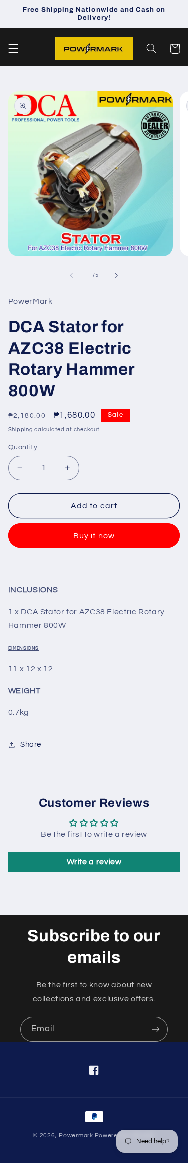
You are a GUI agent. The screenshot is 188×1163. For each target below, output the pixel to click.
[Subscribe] (155, 1029)
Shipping (20, 429)
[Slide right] (117, 275)
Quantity (22, 447)
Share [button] (30, 744)
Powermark (76, 1135)
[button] (13, 48)
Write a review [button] (94, 862)
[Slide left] (71, 275)
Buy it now (94, 536)
